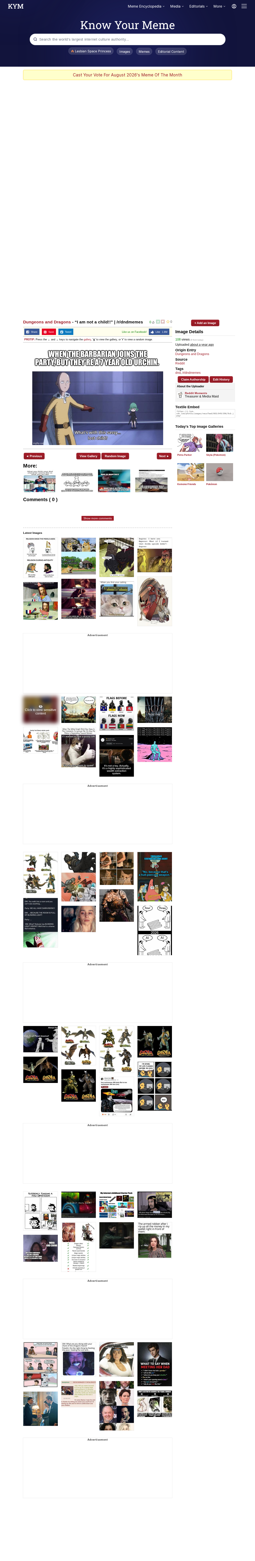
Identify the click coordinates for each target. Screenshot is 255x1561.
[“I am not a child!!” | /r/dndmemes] (97, 395)
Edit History (221, 379)
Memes (144, 52)
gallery (87, 339)
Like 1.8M (160, 332)
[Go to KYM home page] (16, 7)
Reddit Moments (196, 393)
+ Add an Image (205, 323)
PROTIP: (29, 339)
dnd (178, 372)
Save (50, 332)
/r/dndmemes (191, 372)
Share (33, 332)
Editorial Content (171, 52)
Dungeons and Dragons (47, 322)
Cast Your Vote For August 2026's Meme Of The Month (127, 74)
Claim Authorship (193, 379)
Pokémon (211, 484)
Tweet (67, 332)
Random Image (115, 456)
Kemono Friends (186, 484)
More (217, 6)
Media (175, 6)
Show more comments (97, 518)
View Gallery (88, 456)
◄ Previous (34, 456)
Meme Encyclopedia (144, 6)
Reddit (180, 363)
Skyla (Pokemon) (216, 455)
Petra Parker (184, 455)
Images (124, 52)
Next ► (164, 456)
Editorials (197, 6)
